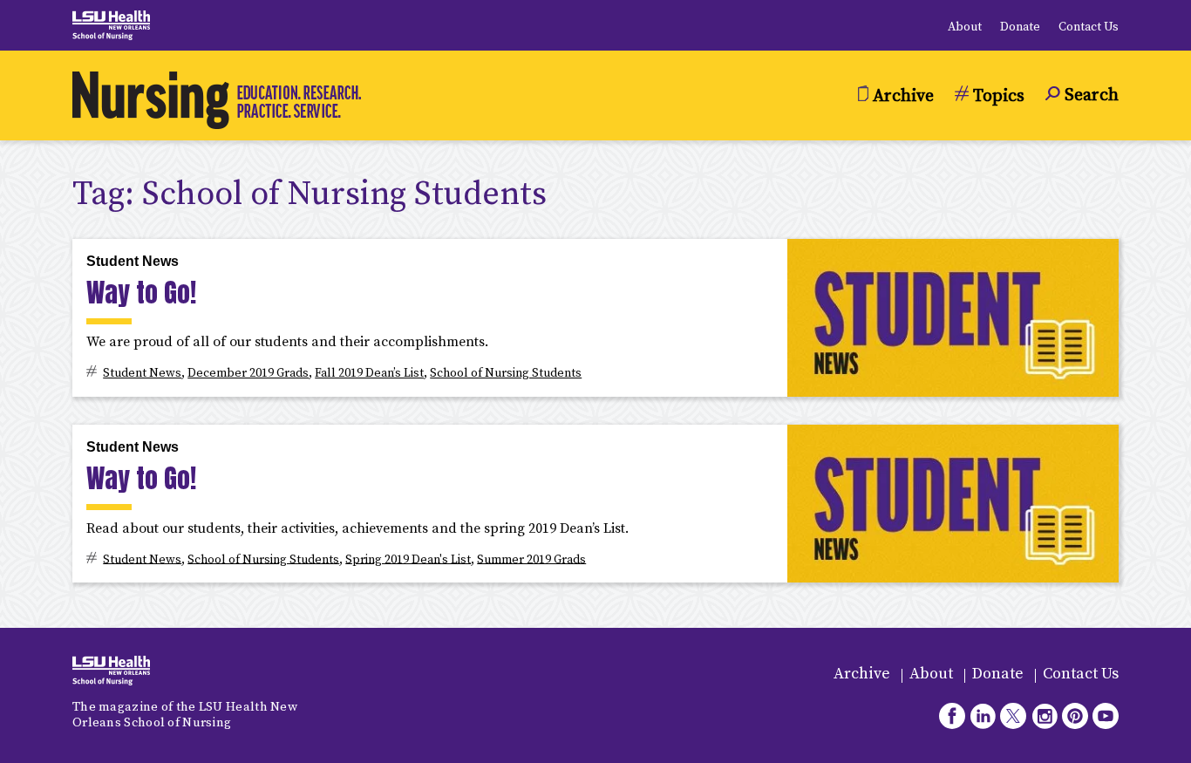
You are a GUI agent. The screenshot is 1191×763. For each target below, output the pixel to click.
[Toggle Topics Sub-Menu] (989, 109)
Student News (132, 261)
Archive (862, 674)
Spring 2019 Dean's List (408, 559)
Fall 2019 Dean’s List (369, 373)
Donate (1020, 27)
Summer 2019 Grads (531, 559)
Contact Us (1088, 27)
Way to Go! (141, 292)
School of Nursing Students (506, 373)
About (965, 27)
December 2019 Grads (248, 373)
